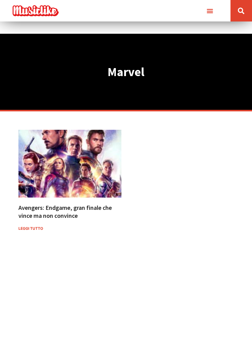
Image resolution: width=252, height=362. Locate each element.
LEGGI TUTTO (30, 228)
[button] (210, 11)
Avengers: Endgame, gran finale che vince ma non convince (65, 211)
